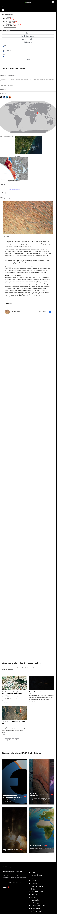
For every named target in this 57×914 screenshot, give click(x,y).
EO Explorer (28, 42)
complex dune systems (21, 260)
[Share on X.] (1, 97)
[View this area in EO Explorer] (28, 117)
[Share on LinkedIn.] (7, 97)
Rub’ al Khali (46, 245)
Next (17, 739)
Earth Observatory (28, 36)
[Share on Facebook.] (4, 97)
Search (28, 59)
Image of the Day (28, 39)
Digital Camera (16, 189)
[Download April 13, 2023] (50, 312)
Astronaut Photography (6, 193)
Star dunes (8, 267)
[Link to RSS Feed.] (10, 97)
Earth (28, 33)
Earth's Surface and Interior (7, 198)
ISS (10, 189)
